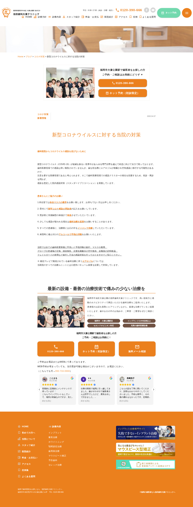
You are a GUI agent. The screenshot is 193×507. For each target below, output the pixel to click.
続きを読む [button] (46, 401)
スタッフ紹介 (73, 17)
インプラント (55, 433)
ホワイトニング (56, 442)
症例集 (25, 470)
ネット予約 (171, 13)
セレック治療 (55, 465)
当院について (28, 439)
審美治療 (52, 437)
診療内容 (56, 17)
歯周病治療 (54, 451)
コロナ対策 (43, 114)
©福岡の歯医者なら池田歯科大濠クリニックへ (157, 492)
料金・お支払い (29, 458)
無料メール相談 (137, 351)
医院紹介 (108, 17)
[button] (153, 389)
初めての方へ (28, 433)
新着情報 (41, 118)
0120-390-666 (131, 10)
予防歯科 (52, 460)
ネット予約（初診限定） (124, 93)
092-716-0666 (62, 371)
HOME (25, 426)
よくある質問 (149, 17)
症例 (135, 17)
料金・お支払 (92, 17)
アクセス (123, 17)
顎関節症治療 (55, 446)
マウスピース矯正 (57, 456)
